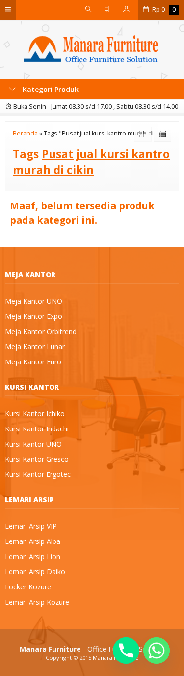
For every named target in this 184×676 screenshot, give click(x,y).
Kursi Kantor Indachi (37, 428)
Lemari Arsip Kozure (37, 602)
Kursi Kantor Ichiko (35, 413)
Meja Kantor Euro (33, 361)
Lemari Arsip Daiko (35, 571)
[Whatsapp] (156, 650)
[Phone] (126, 650)
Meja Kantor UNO (33, 301)
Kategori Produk (50, 89)
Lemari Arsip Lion (32, 556)
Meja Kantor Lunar (35, 346)
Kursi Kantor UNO (33, 444)
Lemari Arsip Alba (32, 541)
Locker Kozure (28, 586)
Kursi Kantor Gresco (37, 459)
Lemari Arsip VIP (31, 526)
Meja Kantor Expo (33, 316)
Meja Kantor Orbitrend (41, 331)
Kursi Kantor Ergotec (38, 474)
